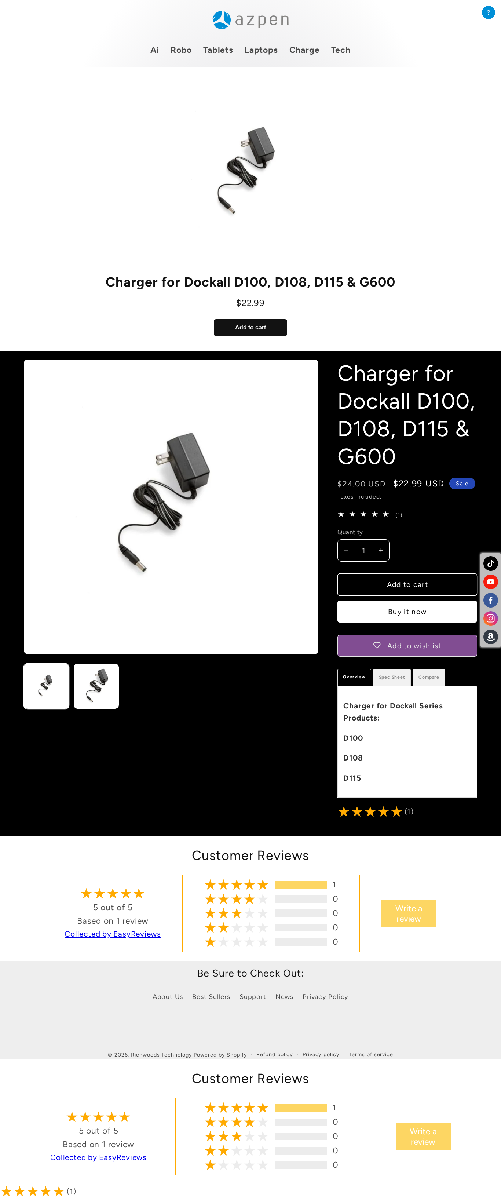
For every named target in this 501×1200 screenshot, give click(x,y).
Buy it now (407, 611)
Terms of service (371, 1054)
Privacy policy (321, 1054)
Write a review (409, 913)
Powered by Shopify (220, 1054)
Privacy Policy (325, 997)
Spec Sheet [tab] (392, 676)
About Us (168, 997)
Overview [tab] (354, 676)
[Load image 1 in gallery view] (46, 686)
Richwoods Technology (162, 1054)
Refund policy (274, 1054)
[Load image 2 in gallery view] (96, 686)
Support (252, 997)
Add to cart (250, 327)
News (284, 997)
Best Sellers (211, 997)
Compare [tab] (428, 676)
